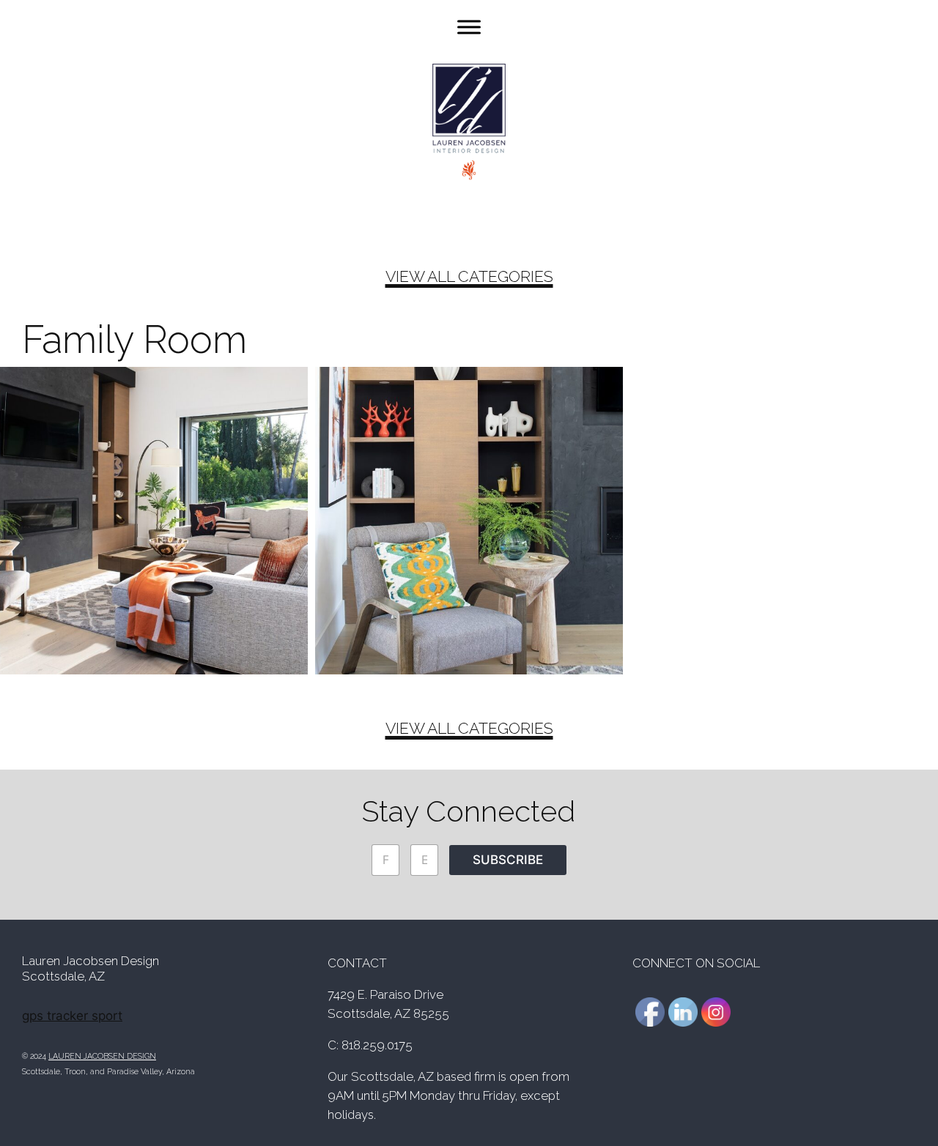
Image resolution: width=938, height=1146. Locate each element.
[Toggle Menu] (469, 27)
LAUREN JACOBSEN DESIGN (102, 1056)
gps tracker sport (72, 1015)
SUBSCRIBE (508, 859)
